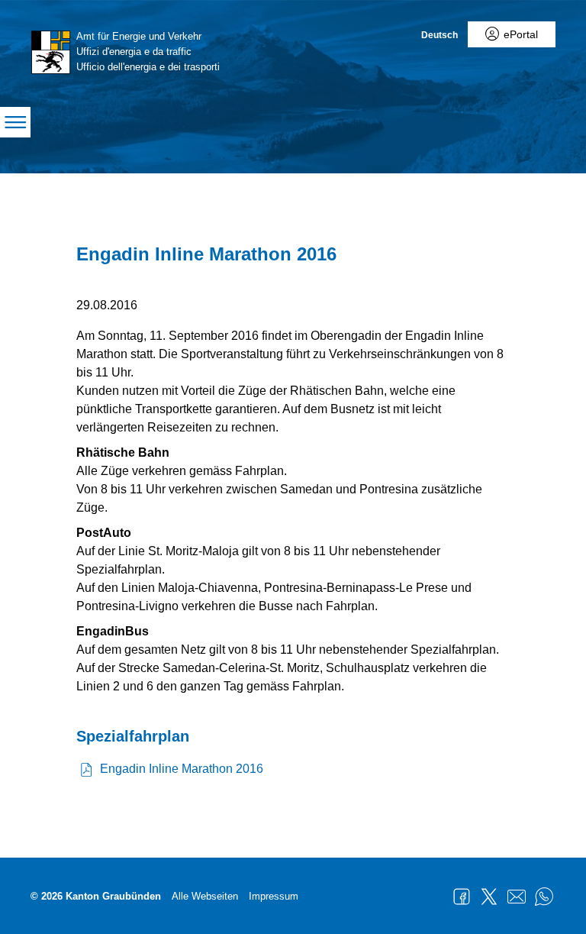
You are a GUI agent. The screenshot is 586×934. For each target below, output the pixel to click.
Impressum (273, 896)
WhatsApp (544, 896)
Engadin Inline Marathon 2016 (181, 768)
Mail (516, 896)
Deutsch (439, 35)
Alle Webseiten (205, 896)
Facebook (461, 896)
